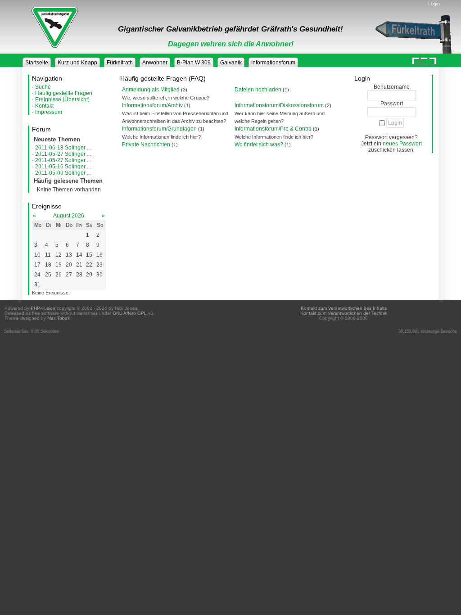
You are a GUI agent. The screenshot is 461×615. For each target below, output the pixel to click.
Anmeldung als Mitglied (151, 89)
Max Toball (58, 318)
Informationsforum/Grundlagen (159, 129)
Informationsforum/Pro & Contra (273, 129)
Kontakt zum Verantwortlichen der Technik (343, 313)
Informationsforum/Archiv (152, 105)
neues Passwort (402, 143)
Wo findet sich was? (259, 144)
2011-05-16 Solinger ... (63, 166)
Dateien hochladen (258, 89)
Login (434, 3)
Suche (43, 87)
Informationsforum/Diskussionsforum (279, 105)
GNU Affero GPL (130, 313)
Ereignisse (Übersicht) (62, 99)
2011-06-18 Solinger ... (63, 148)
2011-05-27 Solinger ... (63, 154)
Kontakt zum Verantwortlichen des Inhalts (344, 308)
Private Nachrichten (146, 144)
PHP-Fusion (43, 308)
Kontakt (44, 106)
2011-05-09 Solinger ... (63, 173)
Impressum (48, 112)
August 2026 (68, 216)
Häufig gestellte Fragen (63, 93)
